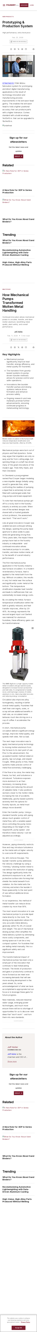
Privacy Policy (25, 1322)
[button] (4, 5)
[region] (18, 1323)
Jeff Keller (18, 332)
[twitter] (18, 49)
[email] (26, 49)
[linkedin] (15, 49)
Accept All (18, 1328)
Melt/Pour (6, 289)
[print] (33, 49)
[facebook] (11, 49)
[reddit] (22, 49)
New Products (8, 16)
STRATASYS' (8, 83)
